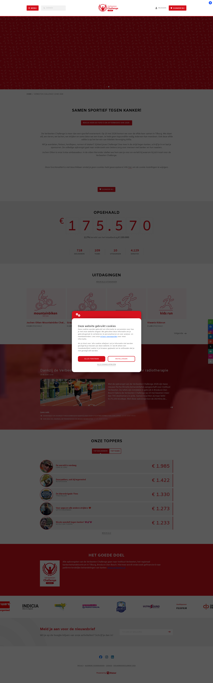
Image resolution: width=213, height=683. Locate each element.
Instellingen (121, 359)
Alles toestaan (91, 359)
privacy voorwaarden (108, 337)
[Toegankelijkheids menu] (210, 2)
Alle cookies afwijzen (106, 365)
